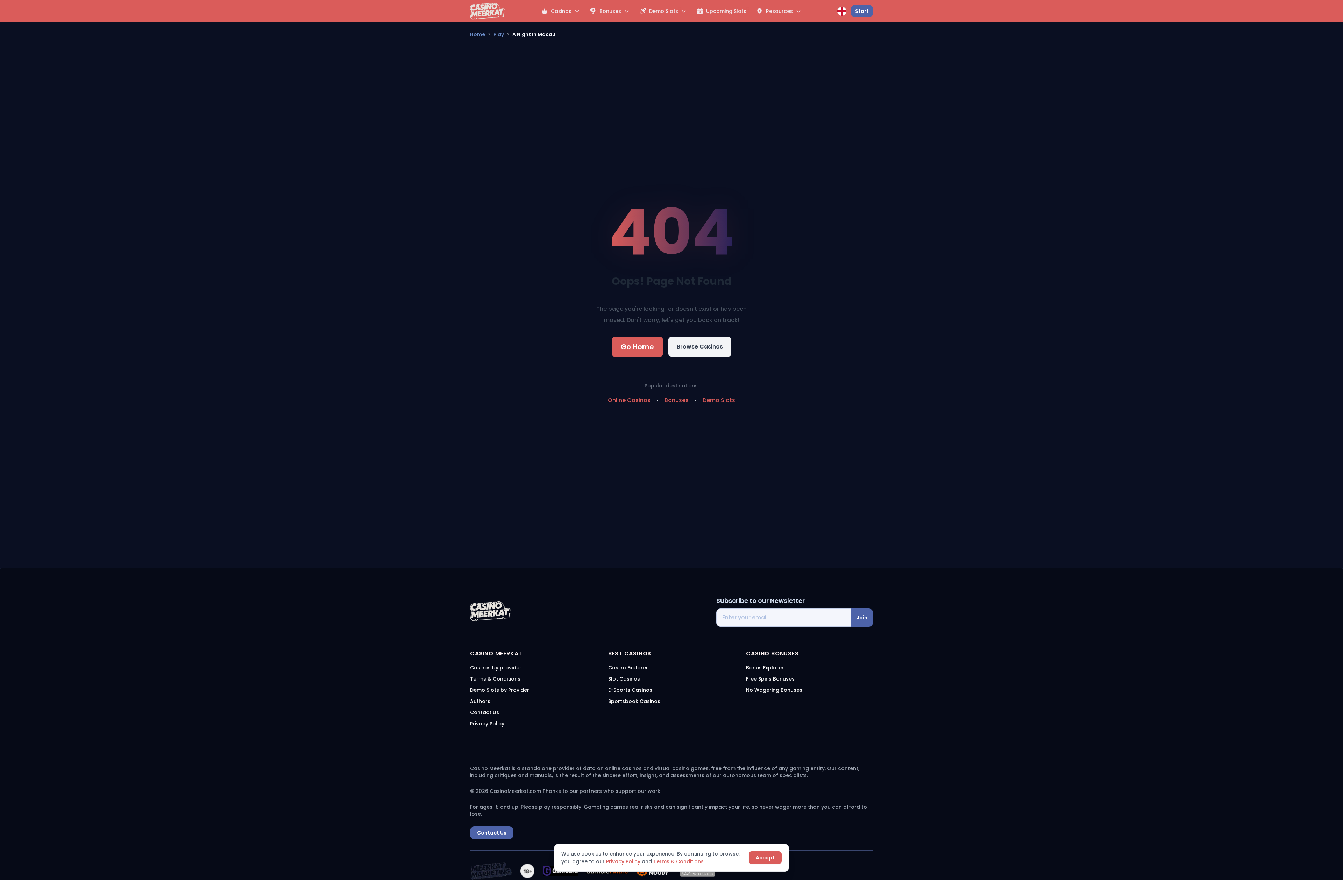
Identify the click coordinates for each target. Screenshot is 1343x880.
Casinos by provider (495, 667)
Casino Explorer (628, 667)
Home (477, 34)
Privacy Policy (623, 861)
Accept (765, 857)
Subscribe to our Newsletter (760, 600)
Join (862, 617)
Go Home (637, 347)
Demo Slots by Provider (499, 690)
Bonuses (677, 400)
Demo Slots (719, 400)
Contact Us (484, 712)
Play (498, 34)
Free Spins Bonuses (770, 678)
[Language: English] (842, 11)
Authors (480, 701)
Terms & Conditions (678, 861)
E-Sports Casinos (630, 690)
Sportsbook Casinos (634, 701)
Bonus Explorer (765, 667)
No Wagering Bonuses (774, 690)
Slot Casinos (624, 678)
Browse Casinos (700, 347)
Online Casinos (629, 400)
